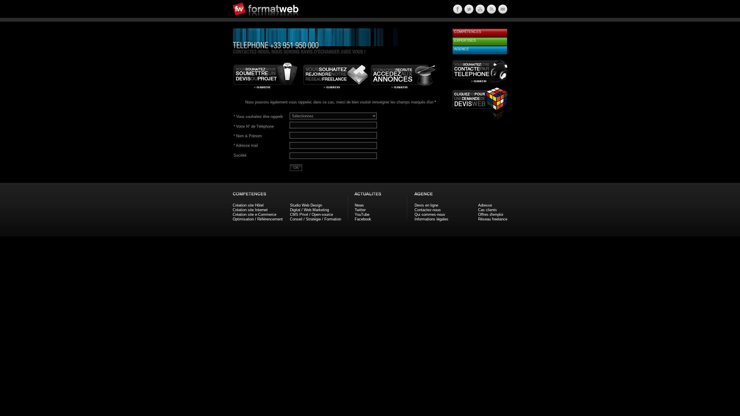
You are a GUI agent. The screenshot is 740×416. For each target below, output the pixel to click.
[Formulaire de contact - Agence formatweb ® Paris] (502, 12)
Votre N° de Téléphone (254, 126)
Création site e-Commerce (254, 214)
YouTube (362, 214)
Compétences (467, 32)
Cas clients (487, 210)
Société (240, 155)
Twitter (360, 210)
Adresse (485, 205)
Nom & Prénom (248, 136)
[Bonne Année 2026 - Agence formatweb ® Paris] (491, 12)
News (359, 205)
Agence (461, 49)
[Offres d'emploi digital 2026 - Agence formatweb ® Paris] (403, 89)
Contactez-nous (428, 210)
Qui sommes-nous (430, 214)
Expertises (465, 40)
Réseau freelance (492, 219)
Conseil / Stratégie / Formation (315, 219)
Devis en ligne (426, 205)
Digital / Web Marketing (309, 210)
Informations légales (431, 219)
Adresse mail (246, 145)
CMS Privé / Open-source (311, 214)
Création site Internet (250, 210)
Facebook (363, 219)
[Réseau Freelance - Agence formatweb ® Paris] (335, 89)
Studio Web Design (306, 205)
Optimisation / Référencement (258, 219)
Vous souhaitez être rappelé (258, 116)
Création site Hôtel (248, 205)
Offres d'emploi (490, 214)
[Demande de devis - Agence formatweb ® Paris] (266, 89)
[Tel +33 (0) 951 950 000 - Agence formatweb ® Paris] (479, 83)
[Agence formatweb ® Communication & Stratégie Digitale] (288, 20)
